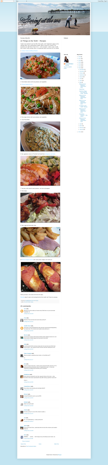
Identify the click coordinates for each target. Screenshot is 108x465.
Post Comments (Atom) (31, 446)
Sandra (25, 410)
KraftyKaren (27, 374)
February (82, 127)
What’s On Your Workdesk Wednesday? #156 (82, 85)
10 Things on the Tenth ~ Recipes (83, 106)
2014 (79, 64)
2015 (79, 62)
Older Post (56, 444)
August (81, 76)
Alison (25, 425)
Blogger (59, 454)
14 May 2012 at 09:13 (28, 421)
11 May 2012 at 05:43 (28, 349)
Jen (25, 417)
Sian (25, 364)
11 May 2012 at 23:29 (28, 405)
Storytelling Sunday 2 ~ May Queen (83, 115)
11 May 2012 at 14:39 (28, 370)
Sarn (25, 434)
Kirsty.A (26, 394)
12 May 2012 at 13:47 (28, 413)
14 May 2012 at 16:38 (28, 430)
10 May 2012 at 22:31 (28, 321)
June (81, 80)
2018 (79, 56)
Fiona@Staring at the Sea (69, 64)
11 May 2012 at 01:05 (28, 340)
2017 (79, 58)
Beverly (26, 335)
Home (40, 444)
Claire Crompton (27, 353)
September (82, 75)
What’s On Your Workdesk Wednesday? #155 (82, 97)
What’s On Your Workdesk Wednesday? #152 (82, 120)
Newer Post (23, 444)
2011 (79, 131)
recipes (31, 301)
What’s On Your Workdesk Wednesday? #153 (82, 110)
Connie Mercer (27, 386)
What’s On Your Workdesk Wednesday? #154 (82, 102)
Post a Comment (25, 441)
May (81, 82)
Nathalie (26, 402)
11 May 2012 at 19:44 (28, 397)
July (81, 78)
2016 (79, 60)
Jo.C (25, 308)
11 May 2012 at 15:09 (28, 382)
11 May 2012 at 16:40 (28, 389)
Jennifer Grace (27, 325)
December (82, 69)
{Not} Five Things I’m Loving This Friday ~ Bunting (83, 92)
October (81, 73)
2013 (79, 66)
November (82, 71)
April (81, 123)
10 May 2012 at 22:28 (28, 313)
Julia (25, 344)
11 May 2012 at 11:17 (28, 359)
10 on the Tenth (27, 301)
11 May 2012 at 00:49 (28, 330)
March (81, 125)
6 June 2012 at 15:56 (28, 438)
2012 (79, 67)
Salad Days (81, 89)
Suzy (25, 317)
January (81, 129)
